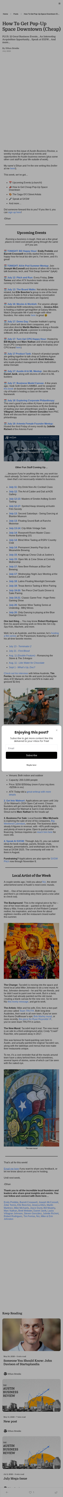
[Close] (57, 730)
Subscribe (31, 755)
